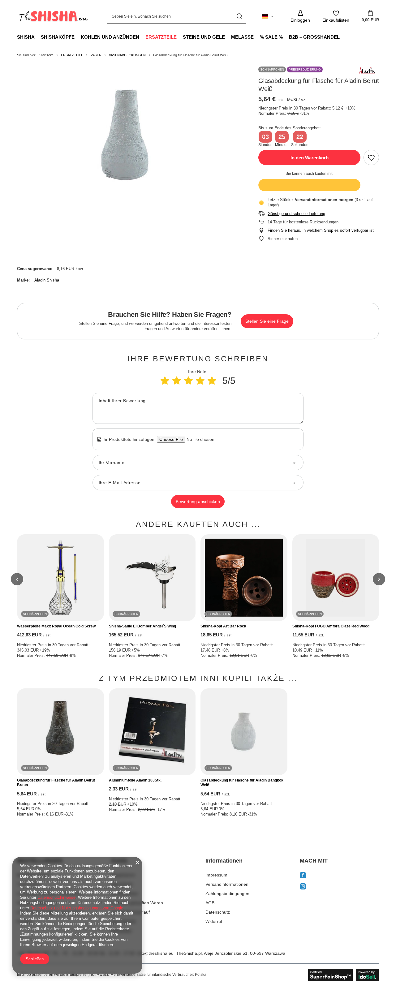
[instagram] (339, 887)
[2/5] (176, 381)
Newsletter (121, 930)
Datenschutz (217, 912)
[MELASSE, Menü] (256, 36)
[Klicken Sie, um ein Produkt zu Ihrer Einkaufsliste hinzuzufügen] (371, 157)
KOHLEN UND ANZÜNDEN (110, 37)
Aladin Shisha (46, 280)
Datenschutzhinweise (56, 897)
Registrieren (123, 874)
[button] (17, 579)
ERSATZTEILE (161, 37)
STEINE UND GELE (204, 37)
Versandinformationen (226, 884)
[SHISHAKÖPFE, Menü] (77, 36)
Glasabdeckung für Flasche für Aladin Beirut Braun (56, 782)
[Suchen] (239, 16)
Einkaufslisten (124, 893)
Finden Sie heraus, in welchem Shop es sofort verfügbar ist (321, 230)
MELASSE (242, 37)
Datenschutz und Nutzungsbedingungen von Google (76, 908)
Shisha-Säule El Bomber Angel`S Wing (142, 626)
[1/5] (165, 381)
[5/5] (212, 381)
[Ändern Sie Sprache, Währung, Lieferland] (267, 16)
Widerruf (213, 921)
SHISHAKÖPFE (58, 37)
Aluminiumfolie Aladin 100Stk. (135, 780)
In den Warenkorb (310, 157)
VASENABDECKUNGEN (127, 55)
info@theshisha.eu (155, 953)
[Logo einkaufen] (52, 16)
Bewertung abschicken (198, 501)
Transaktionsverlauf (130, 912)
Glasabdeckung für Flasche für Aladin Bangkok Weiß (241, 782)
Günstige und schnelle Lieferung (296, 213)
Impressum (216, 874)
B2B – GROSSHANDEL (314, 37)
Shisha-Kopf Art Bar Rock (223, 626)
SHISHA (26, 37)
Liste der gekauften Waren (137, 902)
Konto (119, 861)
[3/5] (188, 381)
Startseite (46, 55)
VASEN (96, 55)
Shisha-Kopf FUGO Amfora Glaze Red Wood (330, 626)
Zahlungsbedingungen (227, 893)
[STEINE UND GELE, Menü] (228, 36)
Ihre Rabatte (123, 921)
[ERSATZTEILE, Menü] (179, 36)
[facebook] (339, 875)
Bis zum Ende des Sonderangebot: (289, 128)
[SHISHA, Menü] (37, 36)
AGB (209, 902)
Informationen (224, 861)
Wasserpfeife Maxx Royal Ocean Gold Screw (56, 626)
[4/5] (200, 381)
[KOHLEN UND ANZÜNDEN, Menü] (142, 36)
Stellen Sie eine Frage (267, 321)
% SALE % (271, 37)
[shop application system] (343, 975)
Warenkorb (122, 884)
